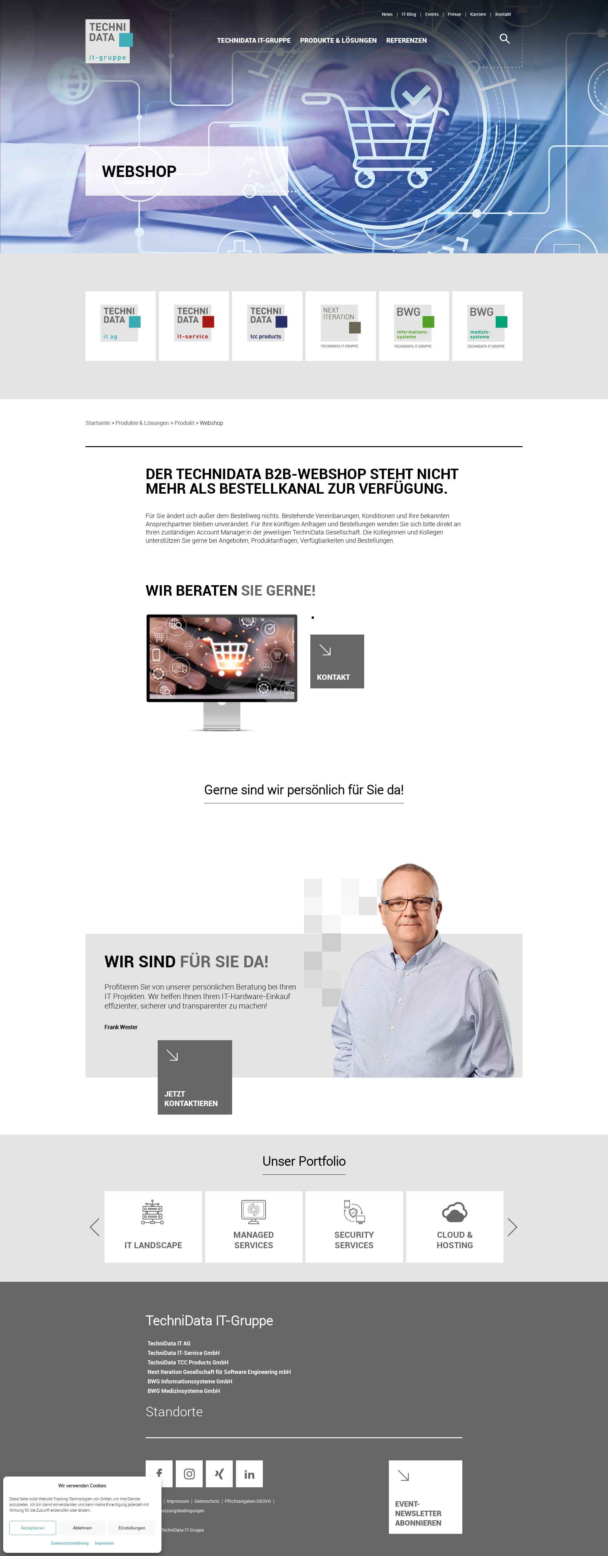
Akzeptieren (33, 1527)
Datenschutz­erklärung (70, 1543)
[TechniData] (109, 41)
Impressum (104, 1543)
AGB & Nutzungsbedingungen (175, 1511)
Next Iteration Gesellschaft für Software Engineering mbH (219, 1372)
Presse (454, 14)
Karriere (478, 14)
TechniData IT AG (169, 1343)
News (387, 14)
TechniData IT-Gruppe (254, 40)
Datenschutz (206, 1501)
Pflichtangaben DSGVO (248, 1501)
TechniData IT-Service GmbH (184, 1353)
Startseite (98, 423)
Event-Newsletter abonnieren (418, 1513)
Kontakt (503, 14)
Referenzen (406, 40)
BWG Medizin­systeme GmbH (184, 1391)
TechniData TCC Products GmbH (188, 1362)
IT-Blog (409, 14)
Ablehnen (82, 1527)
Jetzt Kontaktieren (191, 1098)
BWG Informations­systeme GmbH (190, 1381)
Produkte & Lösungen (338, 40)
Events (432, 14)
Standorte (174, 1411)
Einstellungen (131, 1527)
